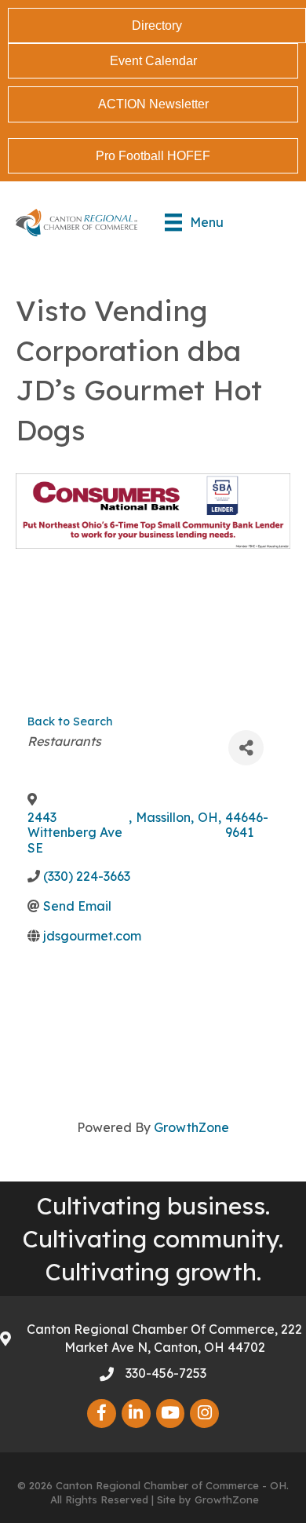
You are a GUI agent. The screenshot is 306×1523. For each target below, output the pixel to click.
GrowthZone (191, 1127)
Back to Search (69, 721)
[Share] (246, 747)
